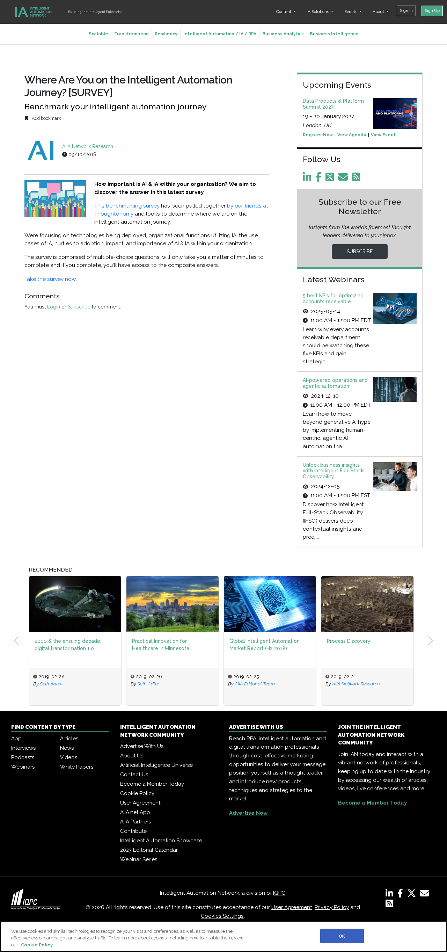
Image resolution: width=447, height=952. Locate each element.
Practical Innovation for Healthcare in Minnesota (160, 644)
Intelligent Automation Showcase (161, 840)
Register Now (318, 135)
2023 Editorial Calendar (149, 850)
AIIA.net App (135, 812)
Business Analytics (283, 33)
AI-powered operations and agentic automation (335, 383)
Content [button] (284, 11)
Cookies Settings (222, 916)
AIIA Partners (135, 822)
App (16, 738)
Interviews (23, 748)
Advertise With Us (141, 746)
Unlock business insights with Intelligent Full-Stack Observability (333, 471)
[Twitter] (331, 179)
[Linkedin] (308, 179)
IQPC (279, 893)
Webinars (23, 767)
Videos (68, 757)
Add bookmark (46, 118)
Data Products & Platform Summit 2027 (333, 104)
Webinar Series (138, 859)
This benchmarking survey (127, 206)
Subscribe (79, 307)
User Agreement (140, 803)
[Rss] (357, 179)
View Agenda (351, 135)
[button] (16, 641)
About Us (131, 756)
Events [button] (351, 11)
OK (342, 935)
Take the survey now (50, 279)
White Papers (76, 767)
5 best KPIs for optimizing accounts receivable (333, 298)
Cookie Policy (137, 793)
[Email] (344, 179)
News (67, 748)
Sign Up (432, 10)
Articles (69, 738)
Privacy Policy (332, 907)
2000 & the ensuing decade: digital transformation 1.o (68, 644)
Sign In (406, 10)
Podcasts (22, 757)
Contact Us (134, 774)
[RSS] (389, 905)
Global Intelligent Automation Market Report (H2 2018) (264, 644)
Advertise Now (248, 813)
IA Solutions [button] (318, 11)
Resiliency (166, 33)
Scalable (98, 33)
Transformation (131, 33)
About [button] (379, 11)
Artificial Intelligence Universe (156, 765)
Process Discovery (349, 641)
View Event (383, 135)
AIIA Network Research (87, 146)
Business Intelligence (334, 33)
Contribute (133, 831)
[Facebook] (319, 179)
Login (53, 307)
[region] (223, 936)
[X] (413, 895)
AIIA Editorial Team (255, 683)
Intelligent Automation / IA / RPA (219, 33)
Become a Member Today (152, 784)
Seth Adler (51, 683)
